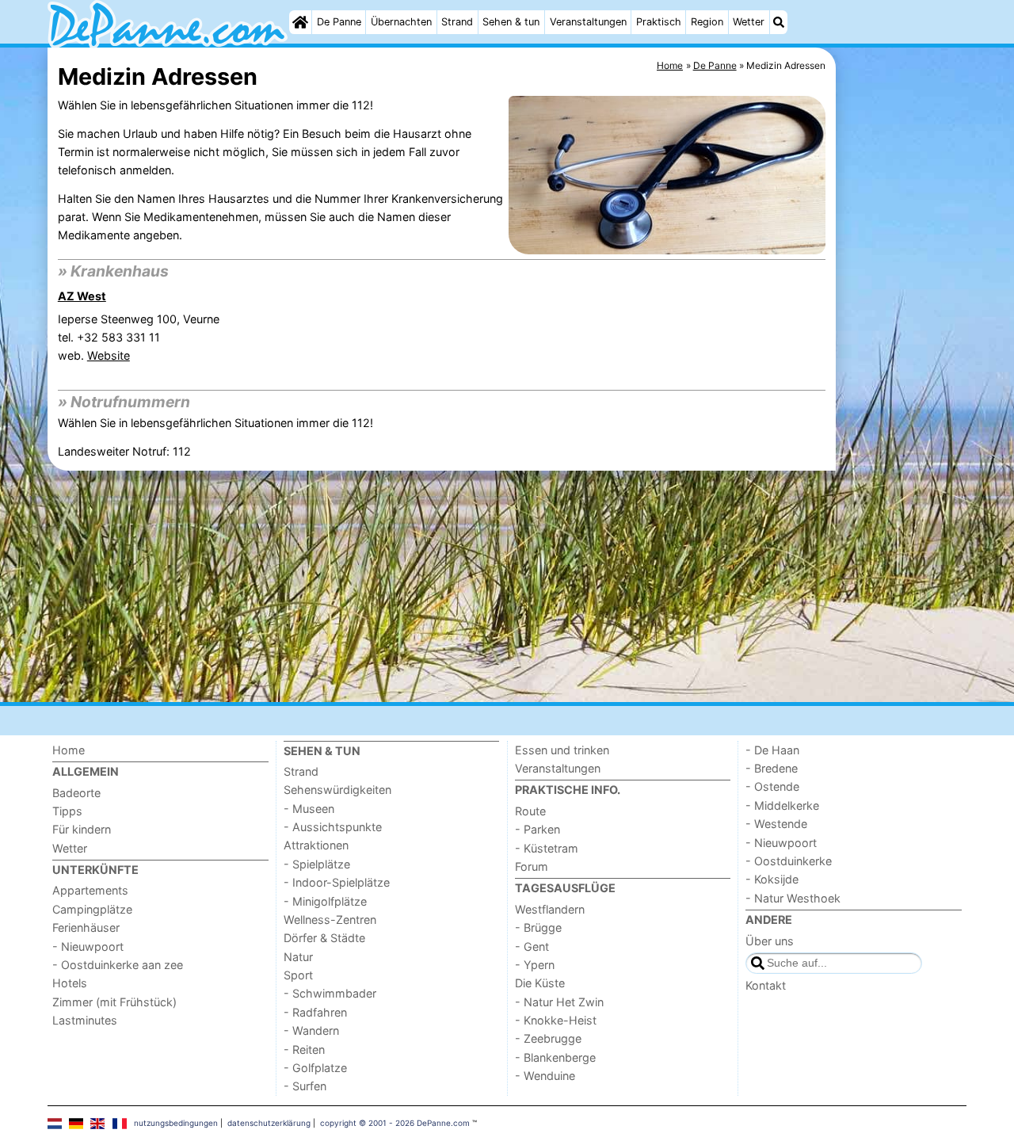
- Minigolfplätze (325, 901)
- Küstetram (546, 848)
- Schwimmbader (330, 993)
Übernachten (401, 22)
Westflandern (550, 909)
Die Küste (540, 983)
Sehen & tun (510, 22)
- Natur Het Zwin (559, 1002)
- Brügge (538, 927)
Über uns (769, 941)
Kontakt (765, 985)
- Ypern (535, 964)
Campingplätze (92, 909)
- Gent (532, 946)
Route (530, 811)
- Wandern (311, 1030)
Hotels (69, 983)
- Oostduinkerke (788, 861)
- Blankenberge (555, 1057)
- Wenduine (545, 1075)
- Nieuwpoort (88, 946)
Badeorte (76, 792)
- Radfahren (315, 1012)
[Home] (300, 22)
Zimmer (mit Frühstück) (114, 1002)
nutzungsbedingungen (176, 1123)
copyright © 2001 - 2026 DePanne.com (395, 1123)
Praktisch (658, 22)
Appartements (90, 890)
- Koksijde (772, 879)
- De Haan (772, 750)
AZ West (82, 296)
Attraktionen (316, 845)
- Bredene (771, 768)
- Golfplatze (315, 1067)
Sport (298, 975)
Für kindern (81, 829)
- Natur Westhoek (793, 898)
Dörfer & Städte (324, 937)
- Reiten (304, 1049)
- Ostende (772, 786)
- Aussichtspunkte (333, 827)
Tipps (67, 811)
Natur (298, 957)
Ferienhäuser (86, 927)
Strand (457, 22)
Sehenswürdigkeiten (337, 789)
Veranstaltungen (588, 22)
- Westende (776, 823)
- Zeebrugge (548, 1038)
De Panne (339, 22)
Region (707, 22)
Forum (531, 866)
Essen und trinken (562, 750)
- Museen (309, 808)
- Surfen (305, 1086)
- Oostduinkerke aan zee (117, 964)
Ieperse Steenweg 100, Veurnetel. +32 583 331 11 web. (138, 337)
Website (108, 355)
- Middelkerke (782, 805)
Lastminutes (84, 1020)
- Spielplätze (317, 864)
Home (68, 750)
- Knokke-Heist (556, 1020)
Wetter (748, 22)
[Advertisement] (903, 412)
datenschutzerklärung (269, 1123)
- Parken (537, 829)
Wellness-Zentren (330, 919)
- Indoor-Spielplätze (337, 882)
